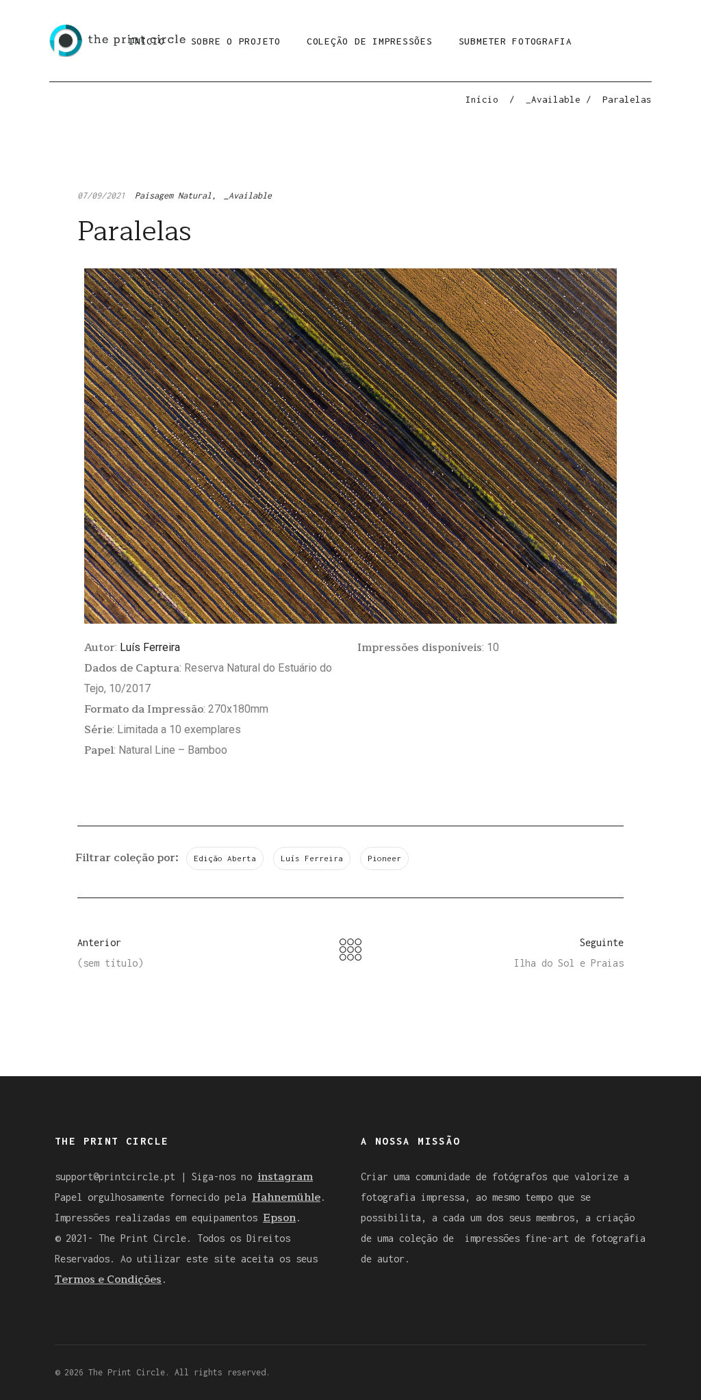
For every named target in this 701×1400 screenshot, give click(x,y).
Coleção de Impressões (370, 41)
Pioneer (384, 858)
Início (482, 99)
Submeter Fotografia (515, 41)
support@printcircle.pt (115, 1176)
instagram (285, 1177)
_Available (553, 99)
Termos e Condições (108, 1279)
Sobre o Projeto (236, 41)
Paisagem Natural (173, 195)
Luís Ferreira (150, 647)
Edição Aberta (225, 858)
